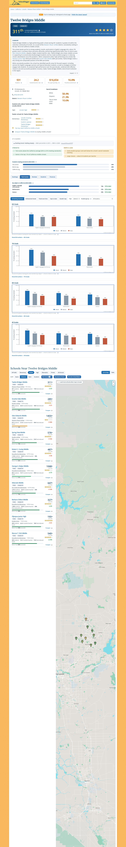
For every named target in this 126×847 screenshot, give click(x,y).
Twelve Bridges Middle (19, 382)
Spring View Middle (18, 432)
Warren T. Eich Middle (19, 533)
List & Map (106, 372)
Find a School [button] (34, 3)
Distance (23, 377)
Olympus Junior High (18, 58)
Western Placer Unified (51, 45)
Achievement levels (31, 199)
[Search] (94, 3)
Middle (31, 372)
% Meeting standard (17, 199)
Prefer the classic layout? (79, 14)
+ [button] (113, 382)
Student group (86, 199)
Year (70, 199)
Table (112, 372)
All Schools (61, 372)
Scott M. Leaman (26, 122)
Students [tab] (43, 177)
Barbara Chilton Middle (20, 500)
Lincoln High (23, 110)
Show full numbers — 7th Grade (20, 277)
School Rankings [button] (44, 3)
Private (53, 372)
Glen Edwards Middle (19, 53)
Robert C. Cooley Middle (20, 449)
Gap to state (53, 199)
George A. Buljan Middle (20, 466)
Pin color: (73, 377)
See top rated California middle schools (27, 128)
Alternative (45, 372)
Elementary (23, 372)
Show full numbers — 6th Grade (20, 237)
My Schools (46, 377)
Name (17, 377)
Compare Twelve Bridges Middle (25, 132)
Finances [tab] (52, 177)
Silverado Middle (17, 483)
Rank (30, 377)
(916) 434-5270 (18, 95)
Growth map (63, 199)
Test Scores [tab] (24, 177)
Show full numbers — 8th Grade (20, 316)
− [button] (113, 384)
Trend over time (43, 199)
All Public (14, 372)
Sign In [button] (103, 3)
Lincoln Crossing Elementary (26, 119)
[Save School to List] (52, 393)
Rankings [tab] (15, 177)
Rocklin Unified (16, 403)
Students (36, 377)
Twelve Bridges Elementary (25, 125)
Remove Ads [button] (111, 3)
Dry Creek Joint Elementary (19, 487)
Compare (48, 393)
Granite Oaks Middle (45, 58)
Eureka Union (15, 521)
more (50, 103)
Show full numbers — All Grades (20, 355)
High (37, 372)
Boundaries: (59, 377)
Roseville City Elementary (19, 454)
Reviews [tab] (34, 177)
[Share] (97, 3)
